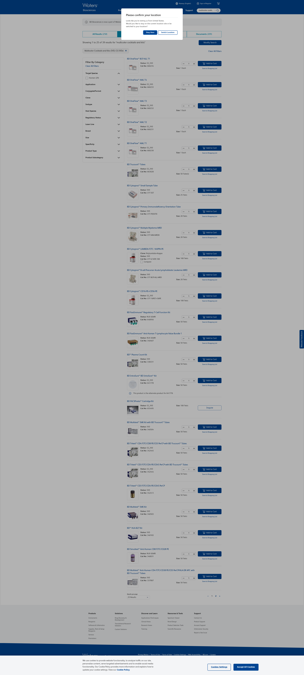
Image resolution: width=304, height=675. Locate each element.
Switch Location (167, 32)
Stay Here (150, 32)
